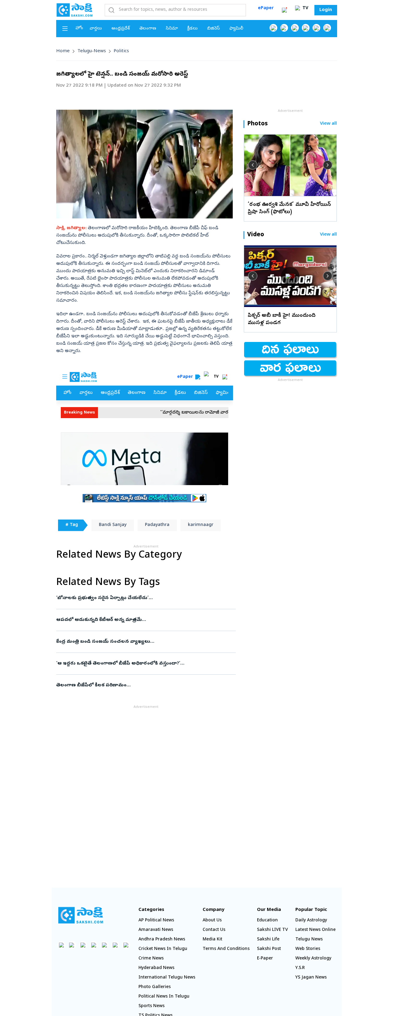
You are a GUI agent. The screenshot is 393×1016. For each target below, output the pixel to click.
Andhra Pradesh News (161, 940)
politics (121, 51)
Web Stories (307, 949)
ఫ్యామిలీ (236, 29)
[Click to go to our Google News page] (327, 28)
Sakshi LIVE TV (272, 930)
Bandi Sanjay (112, 525)
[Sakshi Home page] (74, 9)
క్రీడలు (192, 29)
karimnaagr (200, 525)
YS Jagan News (311, 978)
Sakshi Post (269, 949)
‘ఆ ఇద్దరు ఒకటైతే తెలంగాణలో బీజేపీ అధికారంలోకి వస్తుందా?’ (145, 664)
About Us (212, 921)
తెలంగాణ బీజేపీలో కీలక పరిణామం (145, 685)
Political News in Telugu (163, 997)
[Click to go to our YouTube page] (316, 28)
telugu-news (91, 51)
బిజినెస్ (213, 29)
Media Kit (212, 940)
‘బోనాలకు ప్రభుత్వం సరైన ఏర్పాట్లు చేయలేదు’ (142, 598)
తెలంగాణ (147, 29)
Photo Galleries (154, 987)
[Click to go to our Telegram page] (115, 945)
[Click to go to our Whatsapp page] (284, 28)
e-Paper (265, 959)
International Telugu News (166, 978)
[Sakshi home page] (81, 915)
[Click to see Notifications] (284, 10)
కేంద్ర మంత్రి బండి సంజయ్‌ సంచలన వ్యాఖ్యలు (145, 642)
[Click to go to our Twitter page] (295, 28)
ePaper (266, 8)
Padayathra (157, 525)
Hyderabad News (156, 968)
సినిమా (172, 29)
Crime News (151, 959)
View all (328, 124)
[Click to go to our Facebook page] (273, 28)
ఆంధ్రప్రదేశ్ (120, 29)
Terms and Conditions (226, 949)
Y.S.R (300, 968)
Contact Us (214, 930)
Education (267, 921)
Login (325, 10)
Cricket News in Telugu (162, 949)
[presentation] (252, 165)
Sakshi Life (268, 940)
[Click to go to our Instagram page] (305, 28)
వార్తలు (96, 29)
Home (63, 51)
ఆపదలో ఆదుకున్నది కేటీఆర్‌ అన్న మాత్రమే (138, 620)
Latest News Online (315, 930)
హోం (79, 28)
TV (304, 8)
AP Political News (156, 921)
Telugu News (309, 940)
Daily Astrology (311, 921)
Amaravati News (155, 930)
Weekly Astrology (313, 959)
